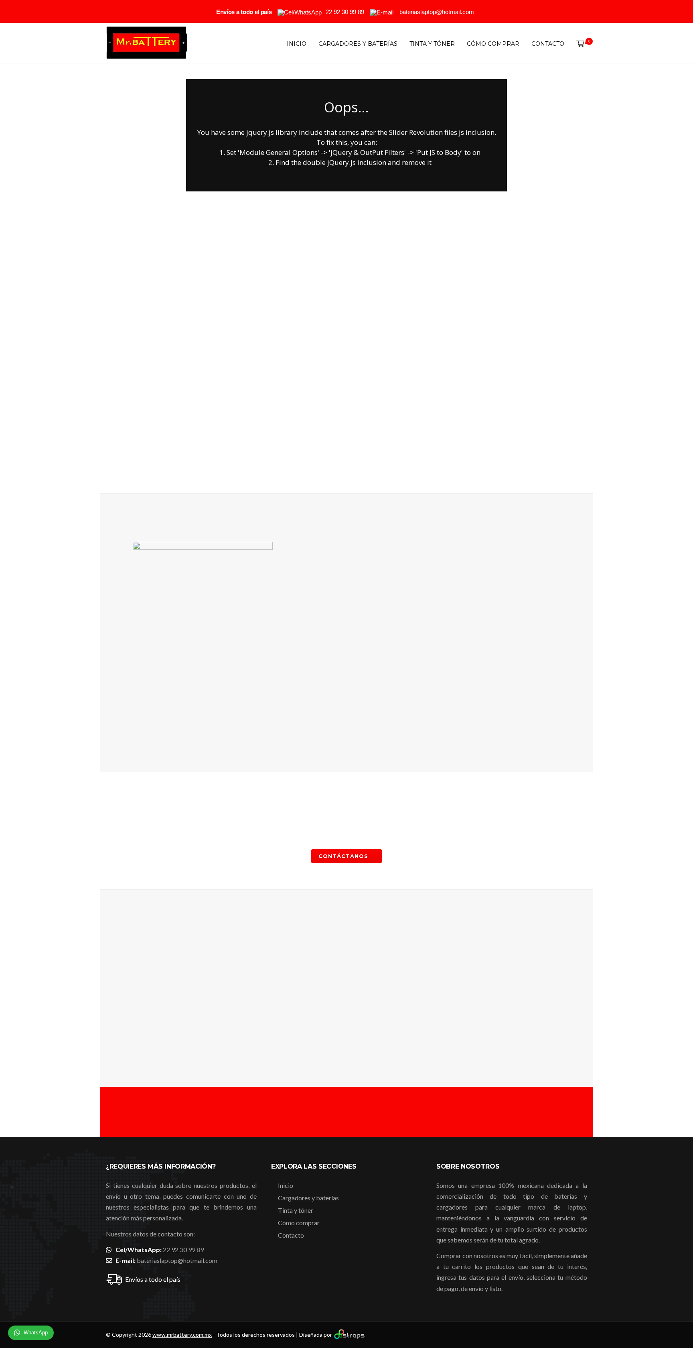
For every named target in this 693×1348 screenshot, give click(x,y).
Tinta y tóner (432, 43)
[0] (578, 43)
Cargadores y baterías (357, 43)
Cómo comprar (493, 43)
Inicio (296, 43)
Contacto (547, 43)
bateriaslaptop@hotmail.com (177, 1260)
